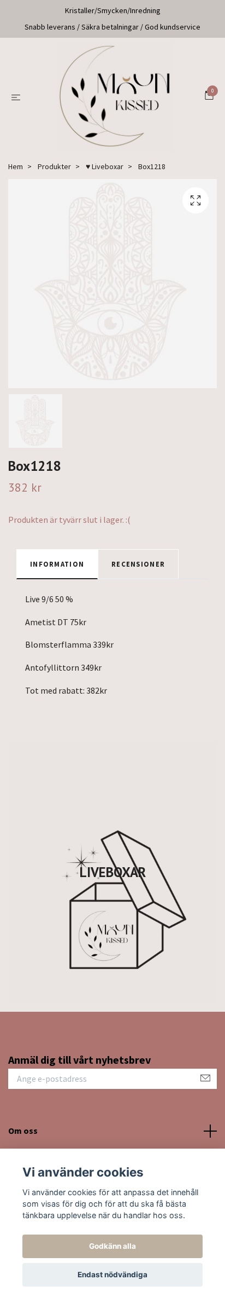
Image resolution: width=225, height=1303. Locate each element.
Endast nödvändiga (112, 1274)
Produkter (54, 166)
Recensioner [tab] (138, 564)
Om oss (23, 1130)
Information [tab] (57, 564)
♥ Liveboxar (104, 166)
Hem (15, 166)
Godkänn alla (112, 1246)
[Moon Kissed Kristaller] (114, 97)
